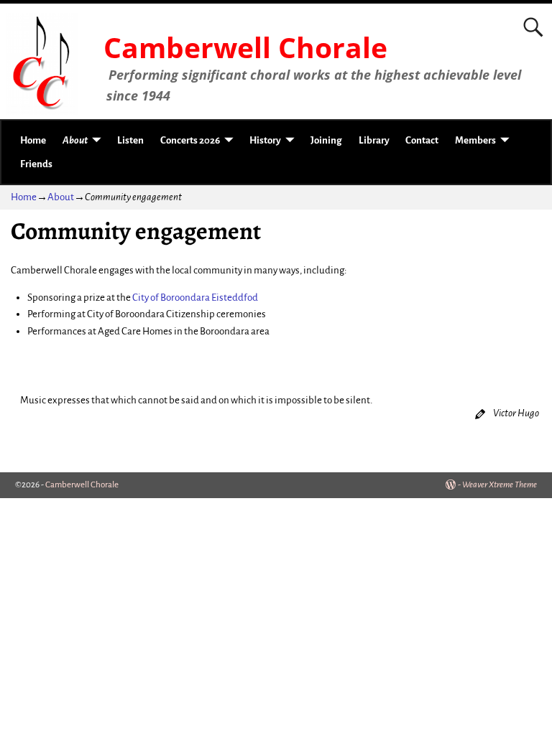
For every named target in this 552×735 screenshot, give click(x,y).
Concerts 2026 (190, 140)
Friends (36, 164)
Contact (421, 140)
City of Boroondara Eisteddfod (195, 297)
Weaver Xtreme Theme (499, 485)
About (75, 140)
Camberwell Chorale (245, 47)
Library (374, 140)
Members (475, 140)
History (265, 140)
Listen (130, 140)
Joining (326, 140)
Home (33, 140)
